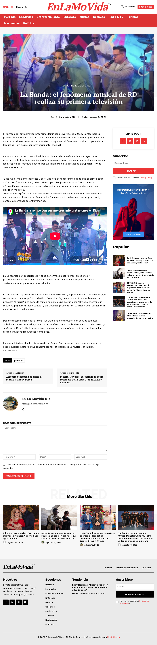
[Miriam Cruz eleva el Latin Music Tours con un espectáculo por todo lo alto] (119, 315)
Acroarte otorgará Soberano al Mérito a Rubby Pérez (24, 378)
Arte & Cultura (78, 85)
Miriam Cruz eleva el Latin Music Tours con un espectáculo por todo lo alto (140, 315)
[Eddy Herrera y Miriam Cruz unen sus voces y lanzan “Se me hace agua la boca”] (119, 260)
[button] (22, 7)
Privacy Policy (146, 178)
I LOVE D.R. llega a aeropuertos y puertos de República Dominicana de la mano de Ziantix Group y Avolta (140, 288)
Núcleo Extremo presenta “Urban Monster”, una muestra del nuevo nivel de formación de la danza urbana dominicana (139, 302)
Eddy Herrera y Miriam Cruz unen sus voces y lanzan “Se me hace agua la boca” (140, 260)
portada (18, 360)
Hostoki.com (113, 637)
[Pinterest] (137, 141)
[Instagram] (12, 602)
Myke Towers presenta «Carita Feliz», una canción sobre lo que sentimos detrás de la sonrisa (140, 274)
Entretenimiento (81, 593)
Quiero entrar (133, 594)
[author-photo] (5, 542)
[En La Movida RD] (10, 404)
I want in (131, 171)
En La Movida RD (65, 117)
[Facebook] (123, 141)
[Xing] (23, 409)
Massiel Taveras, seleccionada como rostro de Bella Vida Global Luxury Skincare (81, 379)
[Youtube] (25, 602)
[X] (130, 141)
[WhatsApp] (144, 141)
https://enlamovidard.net (35, 403)
